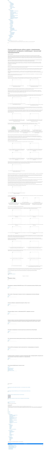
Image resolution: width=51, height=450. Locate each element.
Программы (11, 5)
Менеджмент (11, 20)
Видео (9, 38)
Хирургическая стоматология (13, 418)
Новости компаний (12, 7)
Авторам (11, 435)
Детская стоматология (13, 12)
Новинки (11, 2)
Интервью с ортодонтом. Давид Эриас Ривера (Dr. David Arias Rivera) (16, 394)
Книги (10, 440)
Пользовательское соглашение (12, 447)
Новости (10, 1)
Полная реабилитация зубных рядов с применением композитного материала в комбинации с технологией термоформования (22, 41)
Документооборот (12, 32)
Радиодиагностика (12, 16)
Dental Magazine (10, 430)
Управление (11, 22)
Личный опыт (11, 425)
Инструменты (12, 4)
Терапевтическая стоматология (14, 17)
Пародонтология (11, 421)
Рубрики (10, 19)
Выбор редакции (12, 28)
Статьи (9, 9)
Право (10, 31)
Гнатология (11, 11)
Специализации (11, 10)
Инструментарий (12, 29)
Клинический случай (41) (11, 368)
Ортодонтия (11, 14)
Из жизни (11, 25)
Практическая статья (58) (11, 370)
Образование (10, 436)
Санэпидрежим (12, 33)
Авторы (10, 432)
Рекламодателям (12, 434)
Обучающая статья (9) (10, 369)
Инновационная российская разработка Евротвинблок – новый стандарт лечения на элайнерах (19, 387)
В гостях (11, 24)
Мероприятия (12, 6)
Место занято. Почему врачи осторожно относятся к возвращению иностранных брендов (18, 398)
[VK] (8, 277)
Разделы (10, 424)
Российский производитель (13, 30)
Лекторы (11, 37)
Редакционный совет (12, 431)
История (11, 26)
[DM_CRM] (20, 45)
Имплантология (11, 416)
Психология (11, 21)
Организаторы (11, 36)
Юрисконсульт (12, 34)
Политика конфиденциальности (12, 445)
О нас (10, 433)
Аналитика (11, 27)
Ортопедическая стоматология (14, 15)
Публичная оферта (11, 448)
